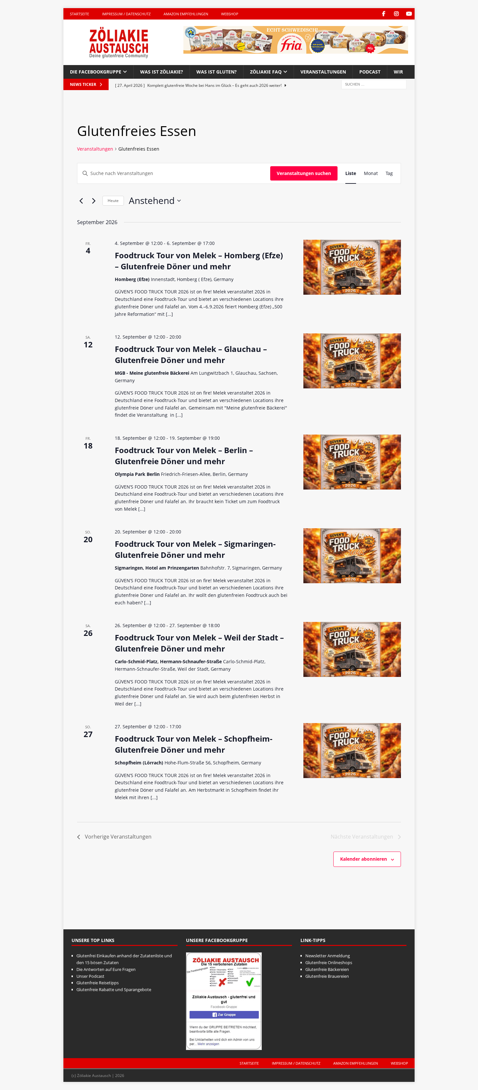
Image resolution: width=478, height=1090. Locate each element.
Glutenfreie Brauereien (327, 976)
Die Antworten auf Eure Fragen (106, 969)
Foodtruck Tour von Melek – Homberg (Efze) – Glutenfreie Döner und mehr (199, 261)
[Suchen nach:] (373, 84)
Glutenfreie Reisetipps (97, 983)
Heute (113, 200)
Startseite (79, 13)
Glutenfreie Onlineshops (328, 962)
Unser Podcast (90, 976)
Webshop (229, 13)
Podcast (369, 72)
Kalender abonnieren (363, 859)
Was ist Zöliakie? (161, 72)
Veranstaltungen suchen (304, 173)
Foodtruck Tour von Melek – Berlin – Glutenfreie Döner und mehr (184, 455)
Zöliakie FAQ (266, 72)
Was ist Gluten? (216, 72)
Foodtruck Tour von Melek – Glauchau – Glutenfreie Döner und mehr (191, 354)
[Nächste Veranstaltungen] (94, 201)
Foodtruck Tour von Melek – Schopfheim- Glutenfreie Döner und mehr (193, 744)
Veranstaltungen (323, 72)
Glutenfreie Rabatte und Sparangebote (113, 989)
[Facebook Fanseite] (383, 14)
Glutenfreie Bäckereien (327, 969)
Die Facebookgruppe (95, 72)
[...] (169, 314)
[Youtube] (409, 14)
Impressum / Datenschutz (126, 13)
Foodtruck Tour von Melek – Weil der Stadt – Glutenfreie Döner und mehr (199, 643)
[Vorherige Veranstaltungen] (81, 201)
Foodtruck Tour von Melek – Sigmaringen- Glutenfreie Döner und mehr (195, 549)
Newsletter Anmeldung (327, 956)
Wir (398, 72)
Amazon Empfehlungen (186, 13)
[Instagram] (396, 14)
